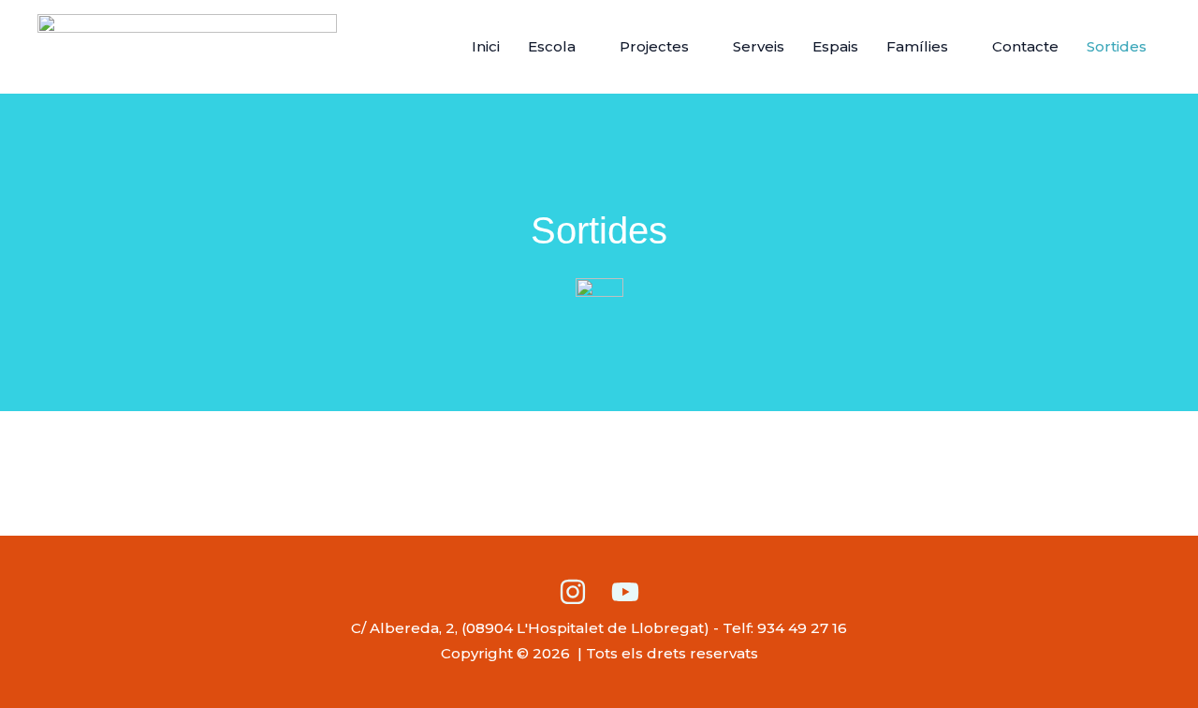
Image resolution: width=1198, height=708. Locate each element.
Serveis (758, 46)
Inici (486, 46)
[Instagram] (573, 592)
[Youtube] (625, 592)
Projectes (654, 46)
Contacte (1025, 46)
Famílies (917, 46)
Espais (835, 46)
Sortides (1117, 46)
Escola (552, 46)
